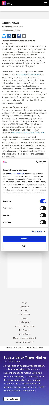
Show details (37, 231)
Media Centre (24, 334)
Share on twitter (14, 36)
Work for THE (24, 314)
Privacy (24, 318)
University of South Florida (28, 74)
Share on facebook (19, 36)
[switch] (43, 208)
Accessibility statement (24, 326)
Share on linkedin (9, 36)
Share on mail (24, 36)
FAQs (24, 302)
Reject (24, 246)
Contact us (24, 306)
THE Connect (24, 330)
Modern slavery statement (24, 338)
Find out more (12, 399)
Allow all (24, 239)
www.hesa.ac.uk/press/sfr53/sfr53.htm (27, 132)
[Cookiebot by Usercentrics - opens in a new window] (36, 162)
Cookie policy (24, 322)
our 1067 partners (16, 174)
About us (24, 310)
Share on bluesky (4, 36)
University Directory (24, 342)
